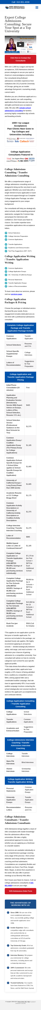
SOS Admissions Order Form (20, 891)
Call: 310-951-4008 (20, 2)
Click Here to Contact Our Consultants (20, 59)
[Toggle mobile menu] (37, 7)
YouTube (23, 1003)
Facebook (17, 1003)
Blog (29, 1001)
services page (16, 294)
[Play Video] (20, 44)
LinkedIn (33, 1001)
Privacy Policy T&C (22, 1001)
